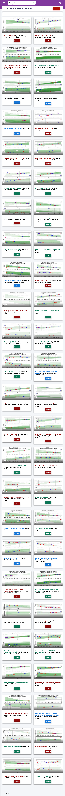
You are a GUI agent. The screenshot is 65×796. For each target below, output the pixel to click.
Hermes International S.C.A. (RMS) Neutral (46, 559)
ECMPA (36, 429)
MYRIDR (36, 584)
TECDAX (37, 771)
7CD (4, 244)
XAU (4, 123)
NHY (35, 123)
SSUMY (36, 91)
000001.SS (37, 366)
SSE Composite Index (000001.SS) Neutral (46, 372)
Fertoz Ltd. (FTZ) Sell (42, 621)
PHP (35, 60)
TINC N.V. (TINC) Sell (10, 434)
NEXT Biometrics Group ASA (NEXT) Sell (47, 403)
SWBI (5, 491)
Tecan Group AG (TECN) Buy (13, 188)
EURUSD (5, 366)
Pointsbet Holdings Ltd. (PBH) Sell (15, 776)
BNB (35, 275)
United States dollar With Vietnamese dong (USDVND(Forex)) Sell (16, 66)
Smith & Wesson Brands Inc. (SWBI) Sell (16, 497)
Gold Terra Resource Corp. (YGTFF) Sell (16, 713)
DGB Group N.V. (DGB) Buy (12, 621)
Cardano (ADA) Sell (41, 746)
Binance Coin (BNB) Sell (42, 281)
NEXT (36, 397)
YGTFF (5, 708)
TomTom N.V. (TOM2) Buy (43, 528)
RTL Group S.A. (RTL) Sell (43, 36)
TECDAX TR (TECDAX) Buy (43, 776)
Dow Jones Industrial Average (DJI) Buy (16, 682)
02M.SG (5, 212)
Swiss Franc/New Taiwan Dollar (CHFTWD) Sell (13, 590)
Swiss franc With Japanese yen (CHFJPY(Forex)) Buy (13, 651)
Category (56, 8)
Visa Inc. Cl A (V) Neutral (12, 558)
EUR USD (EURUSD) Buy (11, 372)
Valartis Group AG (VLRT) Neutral (14, 528)
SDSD (5, 305)
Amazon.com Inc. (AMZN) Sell (44, 158)
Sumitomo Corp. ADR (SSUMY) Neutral (47, 97)
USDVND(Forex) (8, 60)
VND (35, 676)
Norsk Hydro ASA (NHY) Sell (44, 128)
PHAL (5, 153)
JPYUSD (5, 275)
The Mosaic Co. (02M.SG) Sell (13, 218)
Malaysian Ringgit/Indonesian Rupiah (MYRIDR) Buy (46, 590)
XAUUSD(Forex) (39, 708)
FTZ (35, 615)
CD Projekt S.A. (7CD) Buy (12, 249)
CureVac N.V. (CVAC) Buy (43, 342)
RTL (35, 30)
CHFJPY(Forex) (7, 645)
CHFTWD (6, 584)
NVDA (36, 182)
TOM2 (36, 523)
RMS (35, 553)
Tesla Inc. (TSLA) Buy (10, 342)
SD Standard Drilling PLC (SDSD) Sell (15, 310)
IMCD (4, 91)
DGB (4, 615)
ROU (35, 460)
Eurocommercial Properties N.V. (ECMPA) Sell (48, 435)
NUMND (36, 212)
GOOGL (5, 397)
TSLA (4, 336)
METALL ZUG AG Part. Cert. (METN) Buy (47, 249)
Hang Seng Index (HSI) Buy (12, 746)
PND (35, 491)
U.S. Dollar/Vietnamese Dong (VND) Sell (47, 682)
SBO (35, 645)
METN (36, 244)
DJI (4, 676)
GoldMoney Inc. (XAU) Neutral (13, 128)
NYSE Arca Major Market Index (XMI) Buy (47, 310)
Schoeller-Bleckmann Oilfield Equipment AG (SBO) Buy (47, 651)
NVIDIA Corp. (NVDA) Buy (43, 188)
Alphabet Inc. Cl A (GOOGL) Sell (14, 403)
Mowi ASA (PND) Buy (42, 497)
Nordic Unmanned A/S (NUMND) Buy (46, 218)
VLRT (4, 523)
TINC (4, 429)
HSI (4, 741)
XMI (35, 305)
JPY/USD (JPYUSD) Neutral (12, 281)
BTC (4, 30)
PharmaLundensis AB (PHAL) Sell (14, 158)
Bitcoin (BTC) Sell (9, 36)
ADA (35, 741)
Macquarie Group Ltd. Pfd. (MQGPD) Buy (16, 466)
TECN (4, 182)
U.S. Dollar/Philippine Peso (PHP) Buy (46, 66)
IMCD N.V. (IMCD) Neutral (12, 97)
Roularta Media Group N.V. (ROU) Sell (46, 466)
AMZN (36, 153)
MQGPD (5, 460)
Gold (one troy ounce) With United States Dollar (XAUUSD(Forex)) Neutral (47, 714)
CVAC (36, 336)
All (10, 2)
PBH (4, 771)
